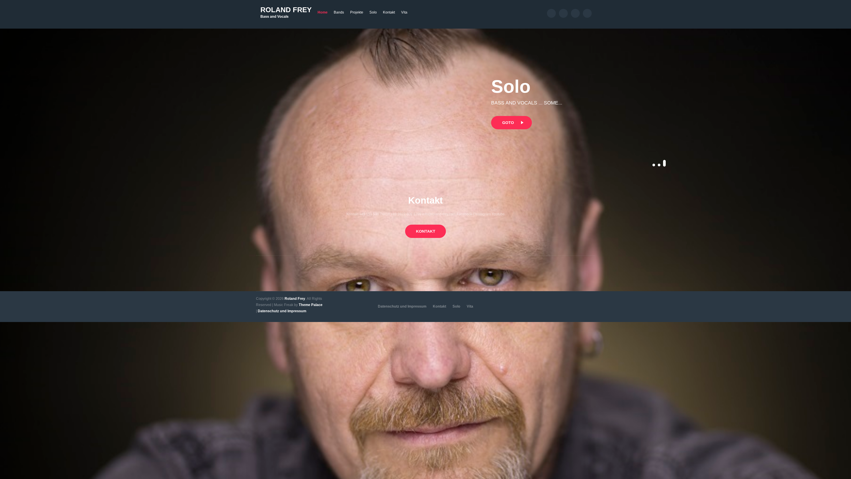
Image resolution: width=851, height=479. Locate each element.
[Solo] (575, 13)
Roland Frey (286, 10)
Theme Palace (310, 305)
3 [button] (664, 163)
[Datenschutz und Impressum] (551, 13)
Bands (339, 12)
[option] (660, 103)
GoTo (508, 122)
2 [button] (659, 165)
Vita (404, 12)
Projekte (356, 12)
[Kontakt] (563, 13)
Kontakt (389, 12)
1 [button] (653, 165)
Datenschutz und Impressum (282, 311)
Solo (373, 12)
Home (323, 12)
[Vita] (587, 13)
